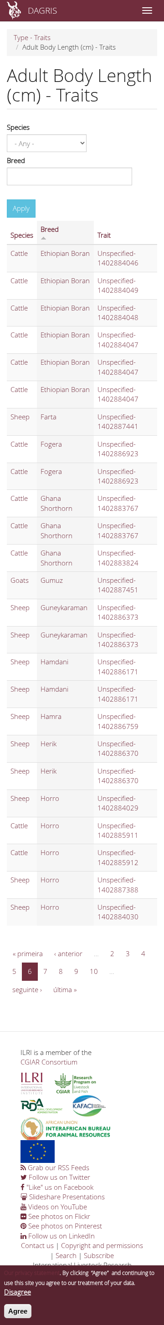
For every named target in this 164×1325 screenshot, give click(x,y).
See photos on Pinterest (64, 1225)
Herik (48, 743)
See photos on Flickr (58, 1216)
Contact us (37, 1245)
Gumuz (52, 580)
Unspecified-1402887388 (117, 884)
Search (66, 1255)
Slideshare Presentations (66, 1196)
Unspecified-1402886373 (117, 612)
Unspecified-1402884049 (117, 285)
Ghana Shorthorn (56, 503)
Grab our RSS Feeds (57, 1167)
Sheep (20, 416)
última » (65, 989)
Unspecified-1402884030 (117, 911)
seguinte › (27, 989)
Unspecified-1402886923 (117, 448)
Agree (17, 1311)
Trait (104, 235)
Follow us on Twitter (58, 1177)
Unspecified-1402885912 (117, 857)
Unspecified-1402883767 (117, 503)
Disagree (17, 1291)
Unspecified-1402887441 (117, 421)
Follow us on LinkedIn (60, 1235)
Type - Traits (32, 37)
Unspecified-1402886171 (117, 666)
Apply (21, 208)
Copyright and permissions (102, 1245)
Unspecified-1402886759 (117, 721)
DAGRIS (42, 10)
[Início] (14, 10)
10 (94, 971)
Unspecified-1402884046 (117, 258)
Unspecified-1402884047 (117, 339)
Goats (19, 580)
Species (18, 127)
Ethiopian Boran (65, 253)
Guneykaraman (64, 607)
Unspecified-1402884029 (117, 803)
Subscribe (99, 1255)
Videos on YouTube (56, 1206)
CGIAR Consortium (48, 1061)
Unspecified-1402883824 (117, 557)
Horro (50, 798)
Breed (16, 160)
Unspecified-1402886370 (117, 748)
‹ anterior (68, 953)
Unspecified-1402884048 (117, 312)
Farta (48, 416)
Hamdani (54, 661)
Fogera (51, 443)
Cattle (19, 253)
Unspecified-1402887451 (117, 585)
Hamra (51, 716)
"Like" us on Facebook (59, 1187)
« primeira (28, 953)
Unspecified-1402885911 (117, 830)
